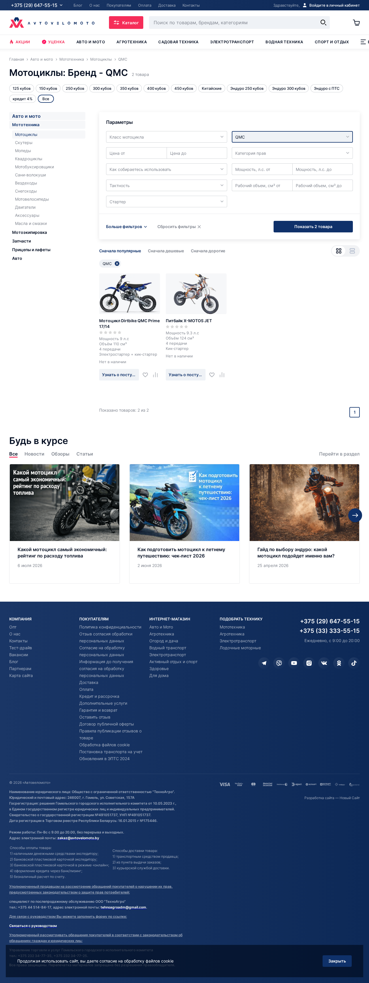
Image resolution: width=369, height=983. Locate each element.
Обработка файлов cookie (104, 744)
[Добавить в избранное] (147, 375)
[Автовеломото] (52, 22)
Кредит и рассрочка (99, 696)
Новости (34, 454)
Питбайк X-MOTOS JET (189, 320)
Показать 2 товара (313, 226)
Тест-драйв (20, 647)
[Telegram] (264, 663)
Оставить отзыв (94, 717)
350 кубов (129, 88)
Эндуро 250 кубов (246, 88)
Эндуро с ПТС (327, 88)
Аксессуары (27, 215)
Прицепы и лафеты (31, 249)
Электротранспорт (232, 42)
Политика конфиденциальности (110, 626)
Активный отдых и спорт (173, 661)
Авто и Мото (161, 626)
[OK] (339, 663)
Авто (17, 258)
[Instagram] (309, 663)
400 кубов (156, 88)
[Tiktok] (354, 663)
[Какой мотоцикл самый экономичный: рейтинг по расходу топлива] (65, 523)
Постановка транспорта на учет (110, 751)
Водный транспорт (167, 647)
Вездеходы (26, 182)
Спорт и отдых (332, 42)
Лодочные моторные (240, 647)
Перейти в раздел (339, 454)
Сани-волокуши (30, 174)
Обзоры (60, 454)
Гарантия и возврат (98, 710)
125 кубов (22, 88)
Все (13, 454)
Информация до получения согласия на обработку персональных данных (106, 668)
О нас (14, 633)
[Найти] (323, 22)
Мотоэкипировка (29, 232)
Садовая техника (178, 42)
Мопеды (23, 150)
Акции (23, 42)
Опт (12, 626)
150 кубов (48, 88)
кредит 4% (23, 98)
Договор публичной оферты (106, 723)
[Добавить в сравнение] (158, 375)
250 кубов (75, 88)
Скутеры (24, 142)
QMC (107, 263)
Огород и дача (163, 640)
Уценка (56, 42)
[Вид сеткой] (338, 251)
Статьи (84, 454)
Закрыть (337, 960)
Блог (13, 661)
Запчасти (21, 240)
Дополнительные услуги (103, 703)
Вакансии (18, 654)
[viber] (279, 663)
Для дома (159, 675)
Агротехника (131, 42)
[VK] (324, 663)
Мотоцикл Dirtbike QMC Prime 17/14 (129, 323)
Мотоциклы (26, 134)
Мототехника (25, 124)
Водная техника (284, 42)
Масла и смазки (31, 223)
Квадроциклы (28, 158)
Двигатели (25, 207)
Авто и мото (90, 42)
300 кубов (102, 88)
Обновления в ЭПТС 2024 (104, 758)
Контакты (18, 640)
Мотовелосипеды (32, 199)
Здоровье (159, 668)
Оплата (86, 689)
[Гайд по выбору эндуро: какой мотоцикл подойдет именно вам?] (304, 523)
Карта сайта (21, 675)
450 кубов (183, 88)
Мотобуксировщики (34, 166)
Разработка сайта (319, 798)
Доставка (88, 682)
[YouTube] (294, 663)
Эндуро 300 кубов (288, 88)
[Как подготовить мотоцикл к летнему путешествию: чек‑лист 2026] (184, 523)
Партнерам (20, 668)
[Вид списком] (352, 251)
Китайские (212, 88)
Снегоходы (26, 191)
